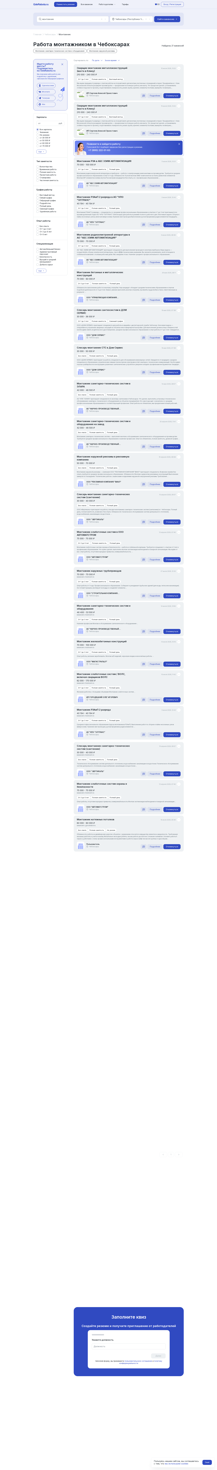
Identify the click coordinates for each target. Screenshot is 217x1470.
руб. (60, 123)
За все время (111, 60)
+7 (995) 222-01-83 (99, 150)
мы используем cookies (176, 1463)
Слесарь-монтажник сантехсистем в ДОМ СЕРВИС (102, 311)
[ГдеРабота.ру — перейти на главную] (41, 4)
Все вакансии (87, 4)
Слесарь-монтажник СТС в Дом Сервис (100, 347)
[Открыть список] (105, 19)
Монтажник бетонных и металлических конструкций (100, 274)
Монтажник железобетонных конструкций (102, 641)
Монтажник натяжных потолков (95, 819)
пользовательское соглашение (138, 1361)
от (39, 123)
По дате (95, 60)
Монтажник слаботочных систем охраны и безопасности (102, 785)
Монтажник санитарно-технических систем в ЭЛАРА (103, 385)
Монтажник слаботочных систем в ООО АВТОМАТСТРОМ (100, 533)
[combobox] (71, 19)
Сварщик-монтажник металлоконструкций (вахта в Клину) (102, 69)
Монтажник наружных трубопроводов (99, 571)
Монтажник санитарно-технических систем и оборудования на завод (103, 423)
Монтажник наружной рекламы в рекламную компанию (103, 458)
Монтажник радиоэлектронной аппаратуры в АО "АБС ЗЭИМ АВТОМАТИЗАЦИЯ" (103, 236)
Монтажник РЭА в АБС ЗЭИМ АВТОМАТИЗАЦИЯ (104, 161)
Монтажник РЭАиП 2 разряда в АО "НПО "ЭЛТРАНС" (100, 198)
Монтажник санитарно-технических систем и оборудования (103, 607)
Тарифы (125, 4)
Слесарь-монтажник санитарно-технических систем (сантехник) (103, 496)
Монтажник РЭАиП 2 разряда (94, 709)
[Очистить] (101, 19)
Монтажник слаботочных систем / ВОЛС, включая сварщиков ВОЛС (101, 675)
